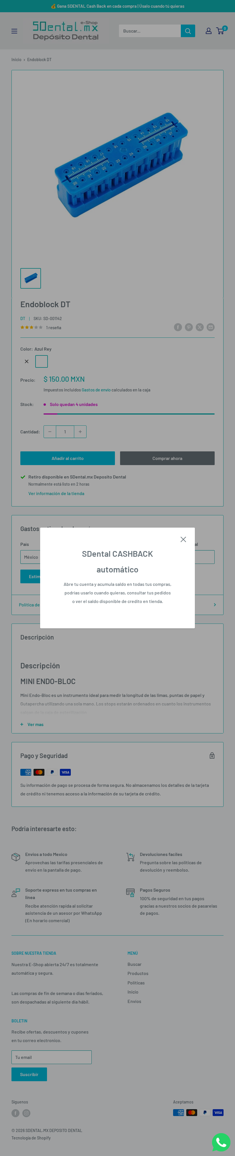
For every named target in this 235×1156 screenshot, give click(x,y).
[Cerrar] (183, 538)
